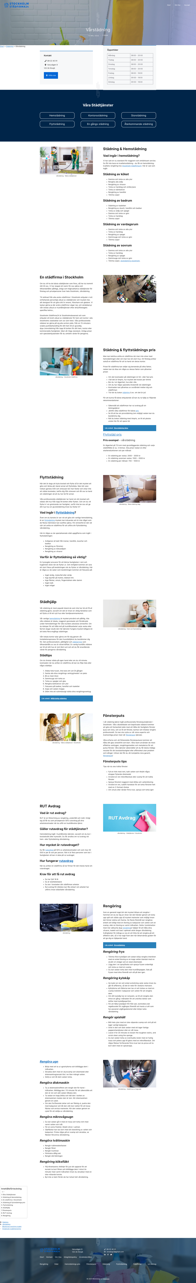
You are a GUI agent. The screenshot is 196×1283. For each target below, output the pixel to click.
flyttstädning (65, 512)
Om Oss (177, 5)
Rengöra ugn (49, 1061)
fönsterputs (130, 735)
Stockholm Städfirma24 (131, 166)
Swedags (106, 1279)
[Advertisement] (61, 108)
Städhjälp (6, 1208)
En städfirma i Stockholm (12, 1200)
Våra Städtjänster (9, 1195)
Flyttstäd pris (112, 434)
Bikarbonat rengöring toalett (11, 1226)
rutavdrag (49, 850)
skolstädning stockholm (130, 261)
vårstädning (6, 1224)
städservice (77, 642)
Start (169, 5)
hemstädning (54, 618)
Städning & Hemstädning (12, 1197)
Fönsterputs (7, 1210)
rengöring (127, 928)
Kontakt (187, 5)
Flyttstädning (8, 1205)
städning (126, 393)
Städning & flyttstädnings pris (14, 1202)
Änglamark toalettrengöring (11, 1229)
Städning (5, 1222)
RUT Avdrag (7, 1213)
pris (137, 411)
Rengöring (6, 1216)
